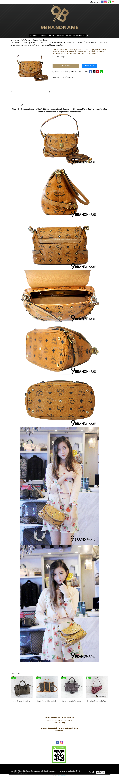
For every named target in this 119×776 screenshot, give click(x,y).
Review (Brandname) (67, 77)
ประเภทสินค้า (34, 36)
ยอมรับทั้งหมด (100, 772)
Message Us (90, 65)
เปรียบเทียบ (77, 72)
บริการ (43, 36)
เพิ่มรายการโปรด (61, 72)
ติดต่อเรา (59, 36)
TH (115, 2)
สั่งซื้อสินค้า (66, 65)
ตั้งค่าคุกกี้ (91, 772)
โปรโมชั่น (52, 36)
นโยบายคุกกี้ (25, 773)
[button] (88, 35)
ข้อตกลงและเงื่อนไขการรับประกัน (75, 36)
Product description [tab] (18, 105)
